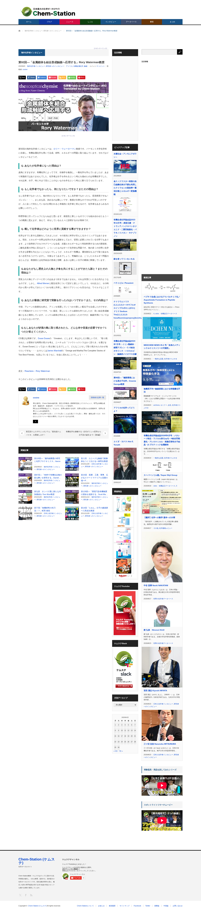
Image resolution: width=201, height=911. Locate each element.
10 (122, 730)
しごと (90, 22)
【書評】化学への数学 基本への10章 (159, 517)
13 (131, 730)
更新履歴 (112, 906)
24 (122, 742)
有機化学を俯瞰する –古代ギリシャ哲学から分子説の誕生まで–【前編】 (83, 433)
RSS (31, 895)
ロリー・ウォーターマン (64, 149)
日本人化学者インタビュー (163, 704)
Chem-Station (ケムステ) (36, 861)
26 (128, 742)
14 (135, 730)
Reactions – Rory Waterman (37, 371)
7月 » (121, 751)
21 (135, 736)
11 (125, 730)
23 (118, 742)
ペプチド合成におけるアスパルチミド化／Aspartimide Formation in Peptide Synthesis (162, 300)
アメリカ (69, 66)
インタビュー (110, 22)
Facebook (137, 906)
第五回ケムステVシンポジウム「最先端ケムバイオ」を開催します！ (43, 433)
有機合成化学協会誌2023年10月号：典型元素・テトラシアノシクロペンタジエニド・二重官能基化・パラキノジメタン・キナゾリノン (125, 228)
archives (156, 405)
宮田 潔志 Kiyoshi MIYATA (155, 690)
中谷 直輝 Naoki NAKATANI (156, 585)
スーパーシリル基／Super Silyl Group (160, 475)
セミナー (164, 405)
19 (128, 736)
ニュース (69, 22)
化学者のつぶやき (170, 359)
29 (115, 747)
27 (131, 742)
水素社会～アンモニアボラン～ (125, 155)
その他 (155, 528)
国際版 (156, 906)
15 (115, 736)
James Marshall (54, 350)
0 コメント (101, 66)
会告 (169, 405)
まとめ (172, 22)
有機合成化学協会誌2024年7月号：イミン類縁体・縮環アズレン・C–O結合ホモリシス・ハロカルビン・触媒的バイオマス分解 (125, 347)
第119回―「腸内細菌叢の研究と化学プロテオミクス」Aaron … (47, 461)
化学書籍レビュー (165, 528)
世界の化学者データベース (163, 599)
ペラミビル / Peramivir (123, 283)
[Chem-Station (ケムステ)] (48, 12)
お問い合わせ (178, 906)
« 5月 (116, 751)
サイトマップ (124, 906)
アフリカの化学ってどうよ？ (124, 409)
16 (118, 736)
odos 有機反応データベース (166, 314)
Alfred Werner (43, 283)
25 (125, 742)
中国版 (166, 906)
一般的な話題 (158, 359)
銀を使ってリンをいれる (124, 259)
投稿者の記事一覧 (97, 397)
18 (125, 736)
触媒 (85, 66)
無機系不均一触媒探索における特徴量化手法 (162, 390)
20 (131, 736)
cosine (25, 69)
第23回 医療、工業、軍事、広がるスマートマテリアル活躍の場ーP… (94, 478)
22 (115, 742)
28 (135, 742)
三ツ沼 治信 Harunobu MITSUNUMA (160, 744)
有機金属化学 (78, 66)
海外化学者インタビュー (36, 66)
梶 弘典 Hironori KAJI (154, 630)
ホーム (28, 22)
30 (118, 747)
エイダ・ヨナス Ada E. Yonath (124, 443)
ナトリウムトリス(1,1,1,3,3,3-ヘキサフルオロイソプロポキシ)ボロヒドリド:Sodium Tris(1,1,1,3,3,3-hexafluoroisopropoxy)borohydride (125, 309)
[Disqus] (63, 557)
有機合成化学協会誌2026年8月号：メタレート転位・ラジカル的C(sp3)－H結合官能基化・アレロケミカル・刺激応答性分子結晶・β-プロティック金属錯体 (162, 440)
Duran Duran (43, 338)
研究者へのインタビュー (55, 66)
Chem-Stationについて (85, 906)
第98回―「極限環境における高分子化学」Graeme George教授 (125, 381)
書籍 (152, 22)
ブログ (49, 22)
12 (128, 730)
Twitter (147, 906)
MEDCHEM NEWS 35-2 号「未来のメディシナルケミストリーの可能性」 (162, 346)
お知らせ (101, 906)
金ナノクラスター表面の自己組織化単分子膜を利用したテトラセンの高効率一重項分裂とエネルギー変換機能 (125, 187)
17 (122, 736)
